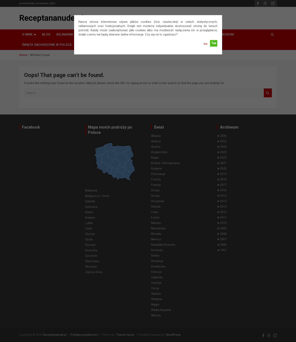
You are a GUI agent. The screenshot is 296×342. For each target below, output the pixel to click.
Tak (213, 43)
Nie (205, 44)
